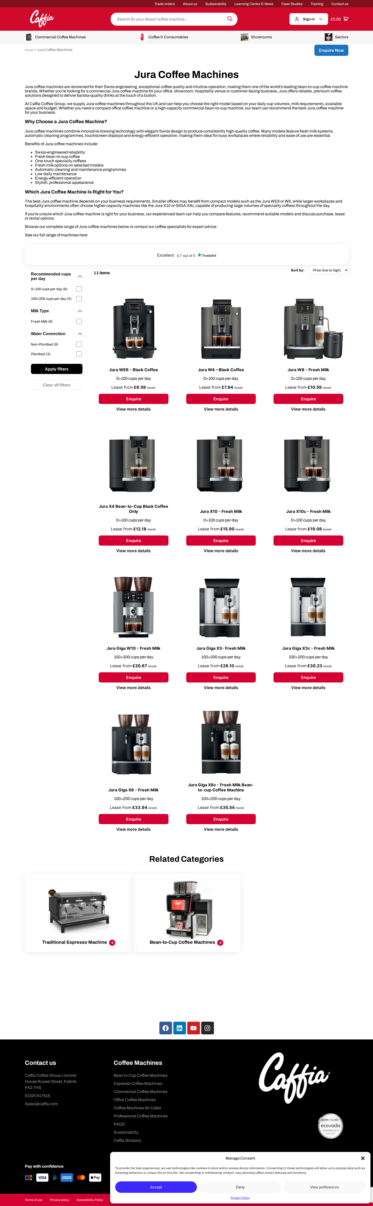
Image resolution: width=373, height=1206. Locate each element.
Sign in (309, 19)
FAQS (119, 1124)
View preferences (324, 1187)
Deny (240, 1187)
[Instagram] (207, 1028)
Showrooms (261, 37)
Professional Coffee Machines (141, 1116)
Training (317, 4)
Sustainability (215, 4)
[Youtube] (193, 1028)
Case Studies (291, 4)
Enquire (133, 398)
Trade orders (165, 4)
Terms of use (33, 1200)
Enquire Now (331, 50)
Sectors (341, 37)
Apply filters (57, 368)
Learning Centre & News (253, 4)
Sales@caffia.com (41, 1104)
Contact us (339, 4)
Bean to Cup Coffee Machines (140, 1075)
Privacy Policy (240, 1198)
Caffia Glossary (127, 1140)
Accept (156, 1187)
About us (190, 4)
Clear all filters (57, 384)
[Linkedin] (179, 1028)
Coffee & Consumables (168, 37)
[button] (362, 1158)
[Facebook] (165, 1028)
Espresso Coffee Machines (138, 1083)
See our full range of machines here (56, 235)
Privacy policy (59, 1200)
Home (29, 50)
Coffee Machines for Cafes (137, 1108)
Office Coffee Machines (135, 1100)
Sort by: (297, 270)
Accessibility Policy (90, 1200)
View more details (133, 409)
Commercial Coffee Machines (60, 37)
